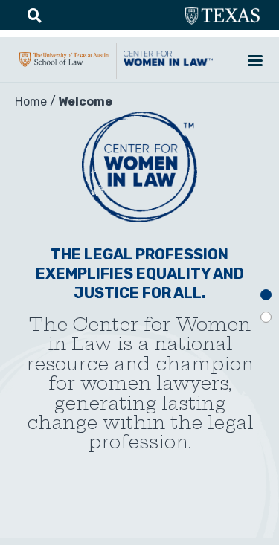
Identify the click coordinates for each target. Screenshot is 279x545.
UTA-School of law (64, 67)
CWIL (168, 66)
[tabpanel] (139, 310)
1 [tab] (266, 294)
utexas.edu (222, 16)
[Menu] (254, 62)
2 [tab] (266, 317)
